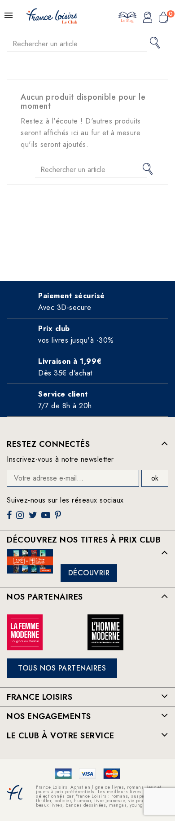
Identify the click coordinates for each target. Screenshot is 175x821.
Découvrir (89, 573)
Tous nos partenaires (62, 668)
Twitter (34, 518)
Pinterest (59, 518)
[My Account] (147, 18)
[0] (163, 18)
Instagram (21, 518)
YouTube (46, 518)
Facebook (10, 518)
